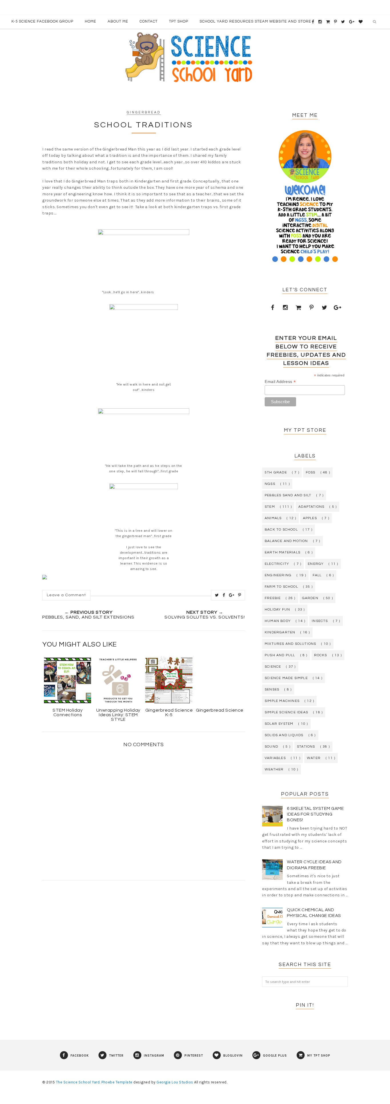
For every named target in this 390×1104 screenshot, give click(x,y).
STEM (270, 507)
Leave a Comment (66, 595)
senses (272, 689)
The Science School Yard (78, 1082)
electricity (277, 564)
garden (310, 598)
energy (315, 564)
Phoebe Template (116, 1082)
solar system (279, 724)
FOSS (310, 472)
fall (317, 575)
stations (306, 746)
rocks (320, 655)
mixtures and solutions (290, 644)
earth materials (282, 552)
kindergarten (280, 632)
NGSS (270, 484)
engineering (278, 575)
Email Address (280, 381)
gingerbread (144, 112)
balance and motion (286, 541)
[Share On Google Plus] (231, 595)
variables (275, 758)
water (314, 758)
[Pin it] (239, 595)
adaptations (311, 507)
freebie (273, 598)
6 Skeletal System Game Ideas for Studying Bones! (315, 814)
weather (274, 769)
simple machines (282, 701)
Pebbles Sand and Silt (288, 495)
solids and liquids (284, 735)
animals (273, 518)
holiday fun (277, 609)
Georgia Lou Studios (174, 1082)
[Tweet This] (217, 595)
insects (320, 621)
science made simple (286, 678)
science (273, 667)
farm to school (281, 587)
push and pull (280, 655)
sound (271, 746)
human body (278, 621)
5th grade (276, 472)
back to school (281, 529)
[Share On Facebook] (224, 595)
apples (310, 518)
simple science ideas (286, 712)
